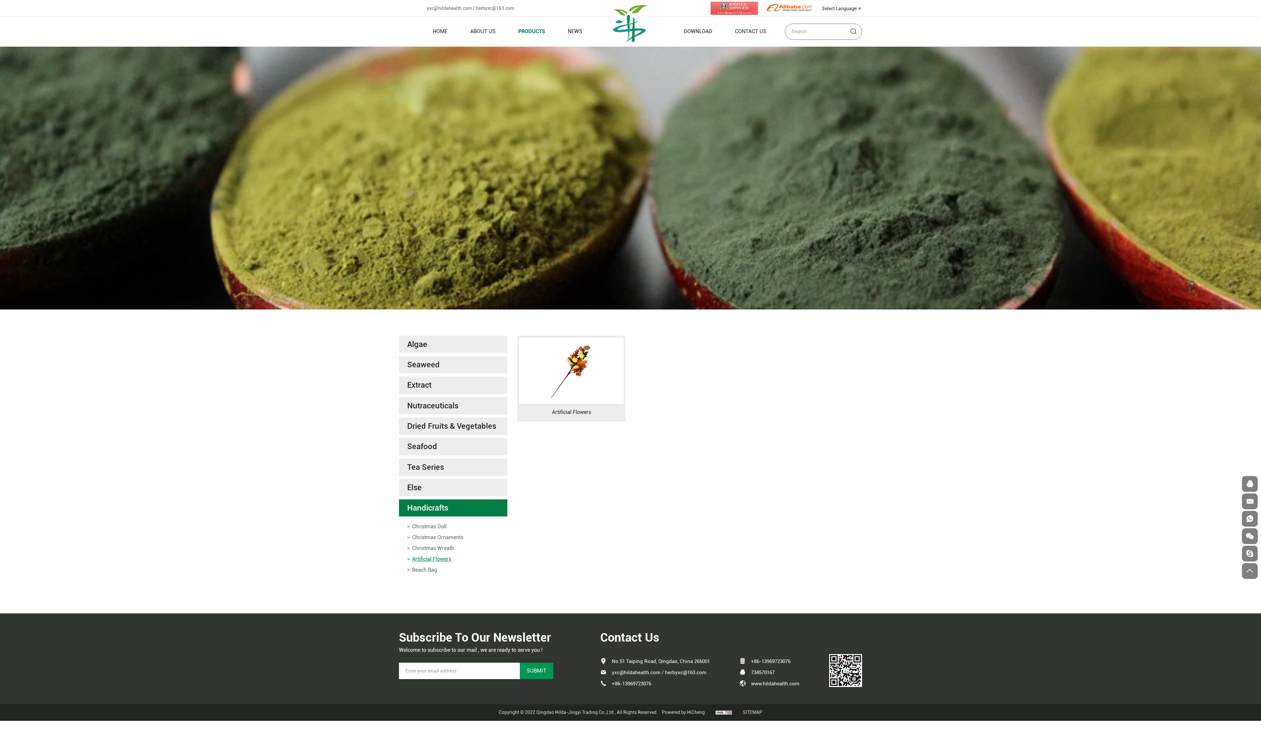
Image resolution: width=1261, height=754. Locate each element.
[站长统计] (724, 712)
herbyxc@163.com (495, 8)
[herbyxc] (1250, 553)
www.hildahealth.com (775, 684)
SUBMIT (536, 671)
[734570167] (1250, 484)
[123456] (1250, 519)
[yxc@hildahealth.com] (1250, 501)
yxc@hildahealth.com (449, 8)
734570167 (763, 672)
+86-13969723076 (631, 684)
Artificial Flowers (571, 412)
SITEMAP (752, 712)
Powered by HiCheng (683, 712)
